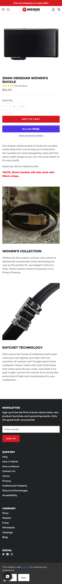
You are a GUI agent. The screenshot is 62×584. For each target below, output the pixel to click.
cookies (25, 567)
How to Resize (10, 466)
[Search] (9, 9)
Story (5, 513)
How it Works (10, 461)
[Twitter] (3, 554)
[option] (31, 44)
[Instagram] (12, 554)
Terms (6, 476)
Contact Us (8, 471)
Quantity (7, 100)
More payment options (31, 135)
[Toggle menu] (3, 9)
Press (5, 522)
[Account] (52, 9)
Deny (23, 578)
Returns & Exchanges (15, 490)
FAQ (4, 456)
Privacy (6, 481)
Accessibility (9, 495)
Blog (5, 537)
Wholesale (8, 527)
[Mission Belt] (31, 9)
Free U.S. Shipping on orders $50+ (31, 3)
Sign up (11, 438)
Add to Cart (31, 119)
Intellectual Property (14, 485)
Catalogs (7, 532)
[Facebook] (7, 554)
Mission (6, 518)
